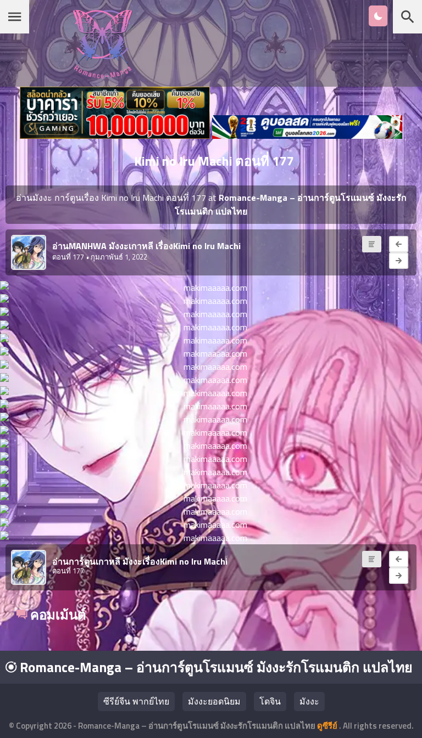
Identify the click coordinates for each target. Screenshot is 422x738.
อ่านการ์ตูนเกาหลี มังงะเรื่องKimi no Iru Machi (139, 561)
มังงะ (309, 701)
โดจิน (270, 701)
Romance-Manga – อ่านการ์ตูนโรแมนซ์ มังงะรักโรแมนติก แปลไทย (214, 667)
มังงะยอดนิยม (214, 701)
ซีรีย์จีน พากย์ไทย (136, 701)
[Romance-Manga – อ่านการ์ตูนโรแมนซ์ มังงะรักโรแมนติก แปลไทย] (102, 75)
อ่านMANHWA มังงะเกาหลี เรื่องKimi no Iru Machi (146, 245)
